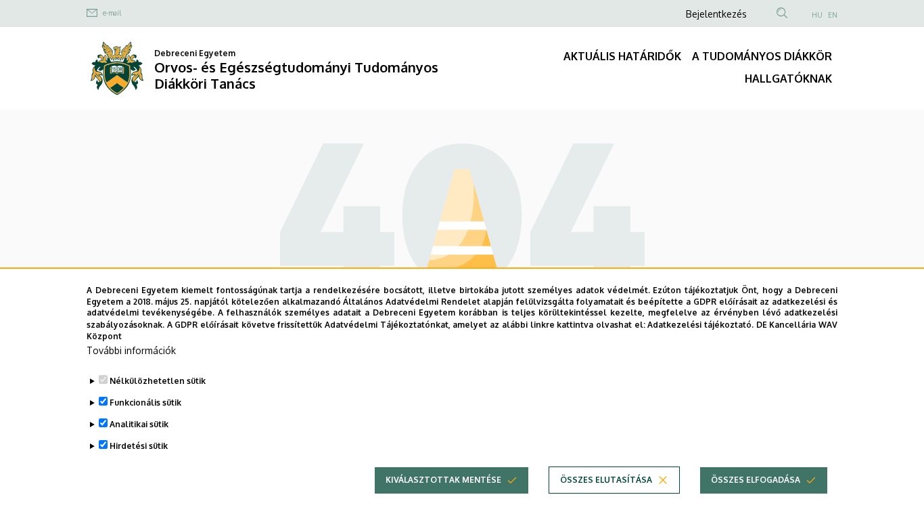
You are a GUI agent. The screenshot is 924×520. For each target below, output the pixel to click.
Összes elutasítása (606, 480)
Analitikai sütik (139, 424)
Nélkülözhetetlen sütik (158, 381)
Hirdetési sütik (139, 446)
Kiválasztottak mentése (443, 480)
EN (832, 15)
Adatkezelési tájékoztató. (700, 324)
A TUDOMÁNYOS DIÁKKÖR (762, 56)
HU (817, 15)
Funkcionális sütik (145, 402)
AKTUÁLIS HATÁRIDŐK (622, 56)
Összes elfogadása (755, 480)
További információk (131, 350)
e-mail (112, 13)
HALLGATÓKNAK (788, 78)
